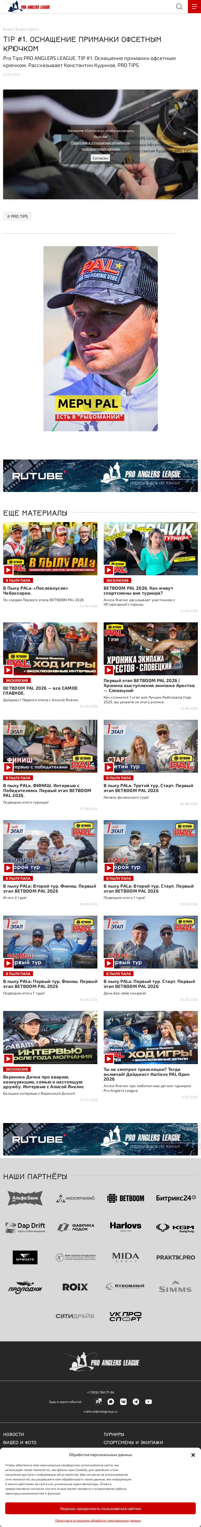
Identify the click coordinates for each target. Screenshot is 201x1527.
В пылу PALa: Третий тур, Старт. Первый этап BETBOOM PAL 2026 (148, 787)
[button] (193, 1454)
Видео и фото (26, 28)
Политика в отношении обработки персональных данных (98, 1520)
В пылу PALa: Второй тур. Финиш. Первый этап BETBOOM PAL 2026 (49, 888)
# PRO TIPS (17, 216)
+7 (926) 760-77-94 (100, 1392)
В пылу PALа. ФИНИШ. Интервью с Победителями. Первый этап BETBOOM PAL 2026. (47, 790)
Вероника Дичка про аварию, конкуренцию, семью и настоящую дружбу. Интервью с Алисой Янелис (43, 1082)
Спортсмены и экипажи (133, 1442)
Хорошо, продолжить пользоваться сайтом (100, 1508)
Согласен (100, 157)
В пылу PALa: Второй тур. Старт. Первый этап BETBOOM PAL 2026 (149, 888)
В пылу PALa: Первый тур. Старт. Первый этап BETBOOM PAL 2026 (149, 983)
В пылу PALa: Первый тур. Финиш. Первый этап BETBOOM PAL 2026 (50, 983)
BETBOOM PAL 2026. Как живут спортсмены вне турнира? (138, 590)
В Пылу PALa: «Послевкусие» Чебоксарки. (35, 590)
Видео (8, 28)
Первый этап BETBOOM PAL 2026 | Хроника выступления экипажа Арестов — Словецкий (149, 685)
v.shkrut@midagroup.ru (100, 1411)
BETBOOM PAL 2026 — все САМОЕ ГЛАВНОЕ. (40, 690)
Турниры (114, 1434)
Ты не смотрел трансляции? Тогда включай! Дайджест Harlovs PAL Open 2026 (147, 1074)
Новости (13, 1434)
